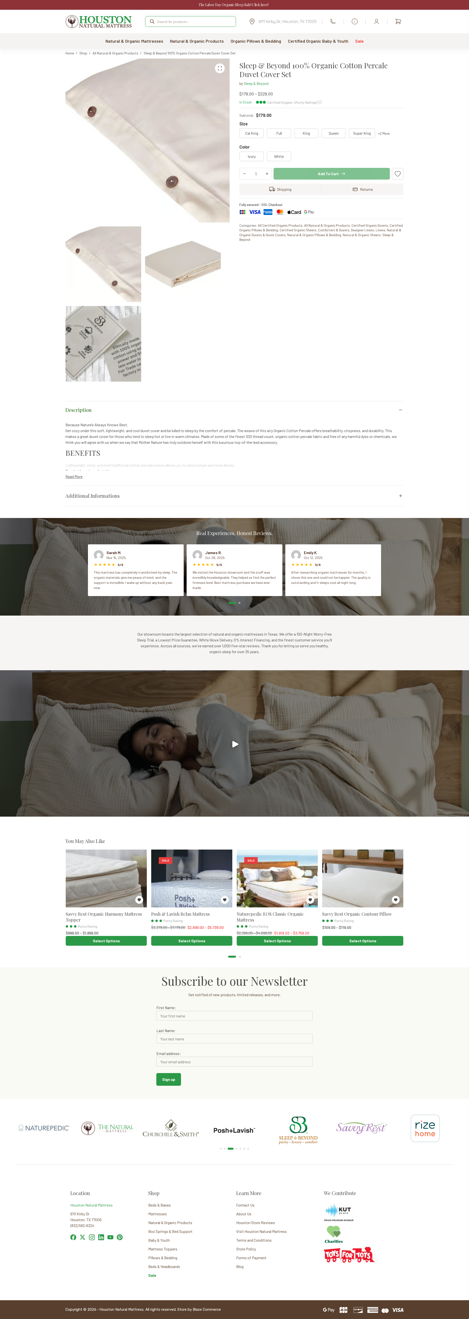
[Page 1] (232, 603)
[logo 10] (171, 1112)
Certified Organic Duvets (370, 225)
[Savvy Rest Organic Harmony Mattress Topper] (106, 878)
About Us (243, 1213)
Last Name (165, 1030)
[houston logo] (98, 21)
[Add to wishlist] (398, 174)
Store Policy (246, 1249)
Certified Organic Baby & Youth (318, 41)
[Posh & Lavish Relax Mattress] (191, 878)
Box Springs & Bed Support (170, 1231)
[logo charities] (333, 1227)
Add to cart (328, 173)
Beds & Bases (159, 1205)
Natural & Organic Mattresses (134, 41)
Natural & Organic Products (197, 41)
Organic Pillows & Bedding (256, 41)
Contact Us (245, 1205)
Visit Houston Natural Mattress (261, 1231)
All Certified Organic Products (280, 225)
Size (243, 124)
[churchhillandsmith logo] (107, 1122)
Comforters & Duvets (333, 230)
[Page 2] (239, 603)
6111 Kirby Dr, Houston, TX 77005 (288, 21)
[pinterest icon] (120, 1237)
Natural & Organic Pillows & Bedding (314, 235)
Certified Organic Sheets (298, 230)
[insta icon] (92, 1237)
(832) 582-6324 (333, 21)
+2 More (384, 133)
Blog (240, 1266)
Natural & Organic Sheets (362, 235)
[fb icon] (73, 1237)
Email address (167, 1053)
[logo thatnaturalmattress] (44, 1119)
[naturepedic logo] (425, 1118)
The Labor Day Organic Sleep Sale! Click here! (233, 4)
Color (244, 147)
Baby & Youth (159, 1240)
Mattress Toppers (162, 1249)
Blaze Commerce (207, 1309)
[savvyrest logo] (298, 1118)
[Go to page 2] (240, 957)
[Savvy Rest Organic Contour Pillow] (362, 878)
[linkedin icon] (101, 1237)
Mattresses (157, 1213)
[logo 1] (234, 1112)
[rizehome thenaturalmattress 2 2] (361, 1113)
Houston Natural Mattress (91, 1205)
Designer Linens (362, 230)
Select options (106, 940)
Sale (359, 41)
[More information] (354, 21)
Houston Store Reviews (255, 1222)
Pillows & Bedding (162, 1257)
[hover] (82, 1237)
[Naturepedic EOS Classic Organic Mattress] (277, 878)
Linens (380, 230)
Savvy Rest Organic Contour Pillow (357, 914)
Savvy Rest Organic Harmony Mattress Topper (104, 917)
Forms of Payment (251, 1257)
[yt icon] (110, 1237)
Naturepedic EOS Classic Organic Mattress (270, 917)
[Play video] (234, 743)
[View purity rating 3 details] (67, 926)
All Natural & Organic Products (327, 225)
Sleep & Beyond (256, 83)
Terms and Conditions (254, 1240)
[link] (44, 1128)
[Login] (376, 21)
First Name (165, 1007)
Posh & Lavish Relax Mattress (180, 914)
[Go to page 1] (232, 957)
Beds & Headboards (164, 1266)
